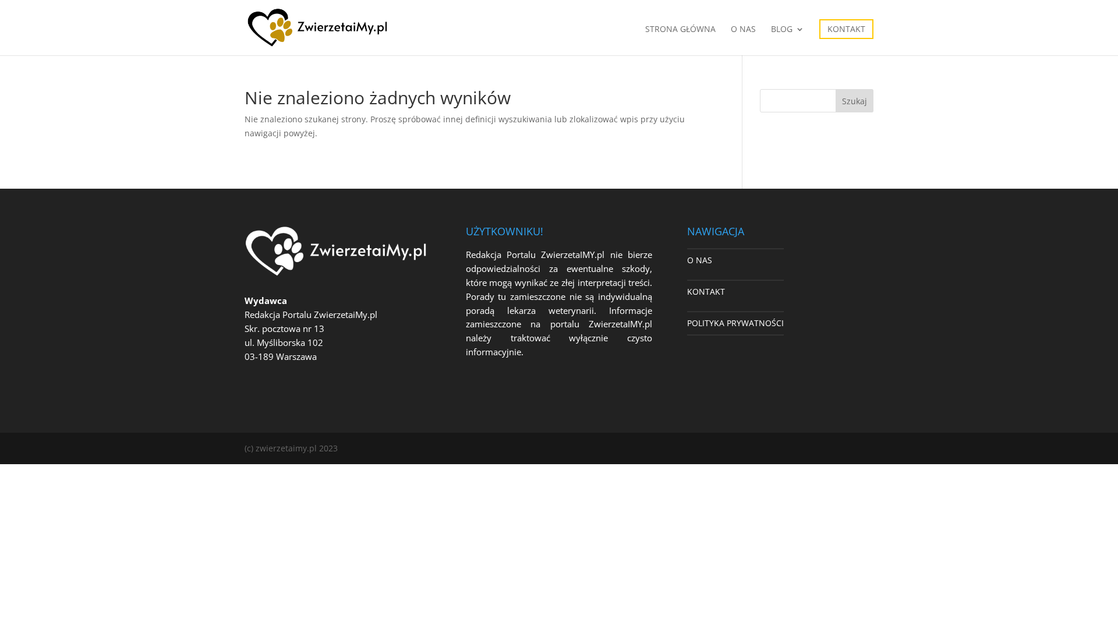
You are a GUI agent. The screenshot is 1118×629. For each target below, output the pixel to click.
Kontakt (846, 28)
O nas (743, 29)
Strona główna (680, 29)
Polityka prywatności (735, 322)
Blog (781, 29)
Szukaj (854, 101)
